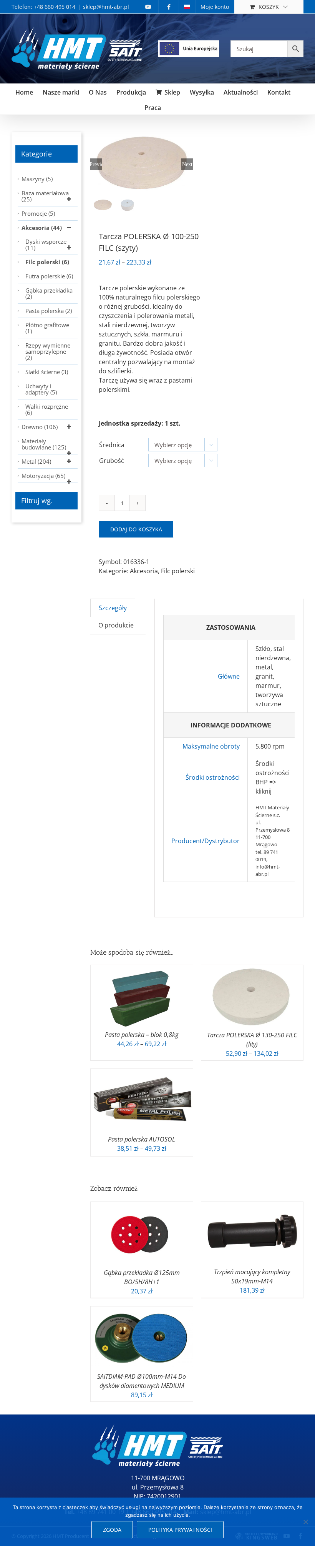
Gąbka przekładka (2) (49, 293)
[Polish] (187, 6)
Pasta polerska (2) (48, 311)
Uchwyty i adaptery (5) (41, 389)
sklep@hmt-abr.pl (106, 6)
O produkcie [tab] (116, 625)
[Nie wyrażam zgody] (305, 1522)
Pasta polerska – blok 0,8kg (141, 1034)
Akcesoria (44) (42, 227)
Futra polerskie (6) (49, 276)
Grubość (111, 460)
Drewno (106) (40, 427)
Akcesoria (144, 571)
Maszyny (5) (37, 179)
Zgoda (112, 1529)
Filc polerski (178, 571)
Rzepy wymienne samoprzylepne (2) (47, 351)
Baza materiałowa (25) (45, 196)
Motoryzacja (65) (43, 475)
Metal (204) (36, 461)
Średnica (111, 445)
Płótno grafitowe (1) (47, 328)
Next (187, 164)
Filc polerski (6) (47, 262)
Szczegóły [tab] (113, 608)
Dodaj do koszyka (136, 529)
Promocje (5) (38, 213)
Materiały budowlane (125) (44, 444)
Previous (96, 164)
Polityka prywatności (180, 1529)
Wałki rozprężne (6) (46, 409)
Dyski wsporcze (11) (45, 244)
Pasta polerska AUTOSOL (141, 1139)
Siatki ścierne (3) (46, 372)
